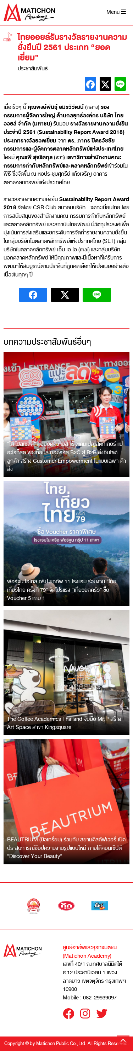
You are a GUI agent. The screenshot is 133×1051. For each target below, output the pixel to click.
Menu (113, 12)
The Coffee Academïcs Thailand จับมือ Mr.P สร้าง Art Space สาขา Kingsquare (64, 723)
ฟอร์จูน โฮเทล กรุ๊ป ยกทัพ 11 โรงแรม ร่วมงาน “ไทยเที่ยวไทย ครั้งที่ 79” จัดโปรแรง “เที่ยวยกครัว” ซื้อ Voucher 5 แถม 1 (61, 589)
